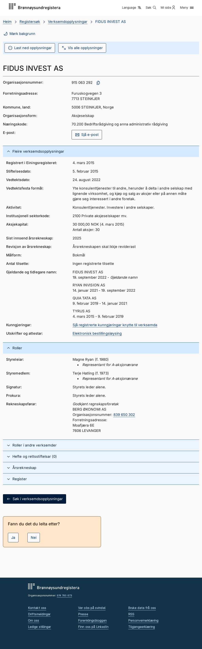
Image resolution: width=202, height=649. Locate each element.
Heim (7, 22)
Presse (83, 614)
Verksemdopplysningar (67, 22)
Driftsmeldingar (39, 614)
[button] (132, 8)
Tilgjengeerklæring (141, 627)
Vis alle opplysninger (85, 48)
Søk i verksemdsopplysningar (38, 499)
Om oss (33, 620)
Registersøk (30, 22)
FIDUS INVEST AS (110, 22)
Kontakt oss (37, 608)
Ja (13, 537)
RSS (131, 614)
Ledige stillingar (39, 627)
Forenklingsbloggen (92, 620)
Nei (33, 537)
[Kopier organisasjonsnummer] (98, 83)
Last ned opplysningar (33, 48)
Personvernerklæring (143, 620)
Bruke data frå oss (142, 608)
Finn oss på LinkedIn (93, 627)
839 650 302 (124, 415)
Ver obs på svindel (92, 608)
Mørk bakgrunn (22, 34)
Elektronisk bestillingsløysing (97, 333)
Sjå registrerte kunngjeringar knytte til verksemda (115, 325)
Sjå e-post (90, 135)
